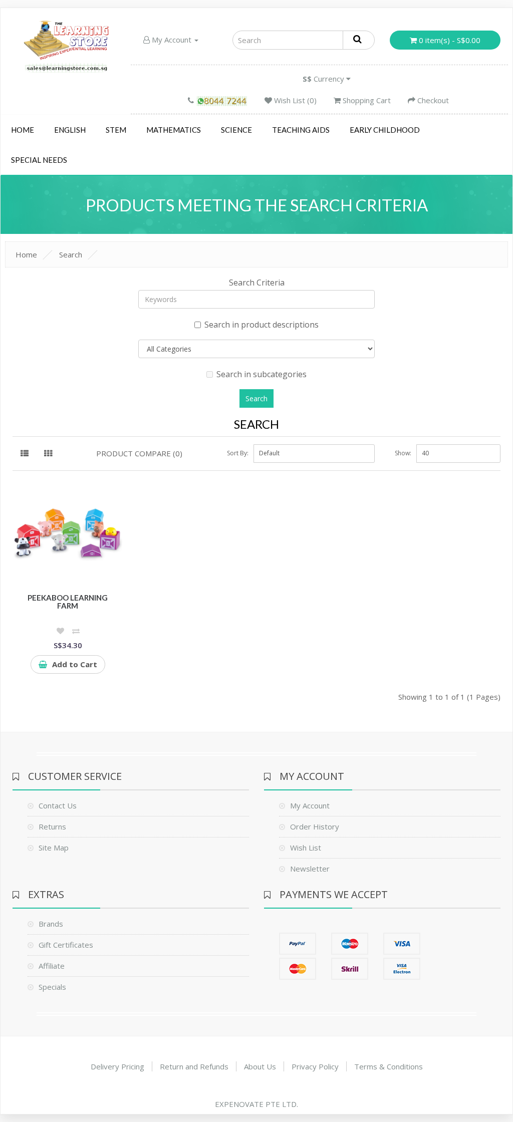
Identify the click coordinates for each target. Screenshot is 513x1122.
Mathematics (173, 129)
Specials (52, 987)
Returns (52, 826)
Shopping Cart (366, 100)
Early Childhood (385, 129)
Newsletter (310, 869)
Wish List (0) (294, 100)
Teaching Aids (301, 129)
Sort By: (237, 453)
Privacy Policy (315, 1066)
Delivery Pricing (117, 1066)
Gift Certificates (66, 945)
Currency (324, 79)
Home (22, 129)
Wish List (305, 848)
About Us (260, 1066)
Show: (403, 453)
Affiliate (52, 966)
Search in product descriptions (261, 325)
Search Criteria (257, 282)
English (70, 129)
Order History (314, 826)
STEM (116, 129)
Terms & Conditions (388, 1066)
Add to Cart (74, 664)
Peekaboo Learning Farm (68, 602)
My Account (171, 40)
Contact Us (58, 805)
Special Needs (39, 159)
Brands (51, 924)
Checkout (432, 100)
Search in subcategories (261, 374)
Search (70, 254)
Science (236, 129)
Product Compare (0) (139, 453)
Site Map (54, 848)
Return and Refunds (194, 1066)
